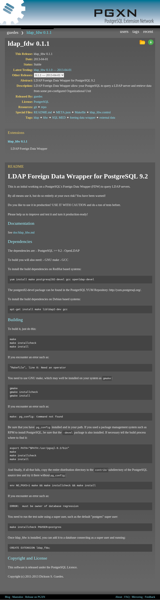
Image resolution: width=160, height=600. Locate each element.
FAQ (127, 597)
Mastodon (17, 597)
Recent (148, 31)
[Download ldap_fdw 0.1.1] (151, 42)
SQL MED (59, 117)
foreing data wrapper (82, 117)
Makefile (80, 112)
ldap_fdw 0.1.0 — (53, 70)
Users (124, 31)
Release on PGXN (35, 597)
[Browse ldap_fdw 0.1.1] (142, 42)
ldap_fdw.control (100, 112)
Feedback (150, 597)
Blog (7, 597)
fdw (45, 117)
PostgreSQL (41, 101)
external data (107, 117)
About (118, 597)
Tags (135, 31)
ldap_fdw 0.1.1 (39, 32)
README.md (43, 112)
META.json (63, 112)
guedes (12, 32)
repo (43, 107)
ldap (36, 117)
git (35, 107)
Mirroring (137, 597)
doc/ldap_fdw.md (24, 232)
